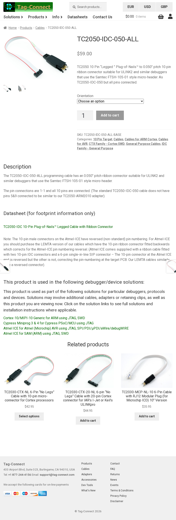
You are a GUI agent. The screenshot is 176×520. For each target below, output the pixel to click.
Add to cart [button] (88, 420)
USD (147, 7)
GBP (164, 7)
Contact (115, 463)
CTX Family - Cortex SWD (107, 143)
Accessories (89, 479)
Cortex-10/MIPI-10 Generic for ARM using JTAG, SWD (44, 318)
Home (13, 27)
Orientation (85, 96)
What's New (88, 490)
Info (55, 17)
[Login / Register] (170, 17)
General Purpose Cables (143, 143)
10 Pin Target (102, 139)
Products (36, 17)
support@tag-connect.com (57, 474)
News (113, 479)
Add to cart (110, 115)
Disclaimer (116, 501)
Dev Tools (87, 485)
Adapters (86, 474)
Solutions (11, 17)
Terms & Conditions (122, 490)
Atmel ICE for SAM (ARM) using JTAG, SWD (36, 333)
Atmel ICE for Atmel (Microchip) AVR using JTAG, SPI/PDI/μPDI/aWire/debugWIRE (66, 328)
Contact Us (102, 17)
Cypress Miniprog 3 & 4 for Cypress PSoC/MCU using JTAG (48, 323)
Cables (40, 27)
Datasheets (78, 17)
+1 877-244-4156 (19, 474)
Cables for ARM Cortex (141, 139)
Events (114, 485)
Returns (115, 474)
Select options (29, 416)
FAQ (112, 468)
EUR (130, 7)
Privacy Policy (118, 495)
